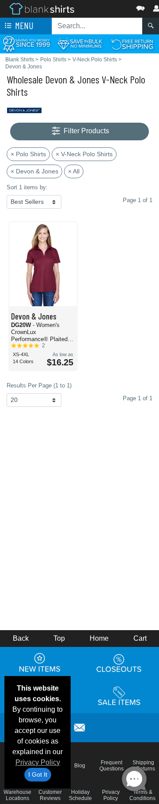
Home (99, 638)
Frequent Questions (111, 765)
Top (59, 638)
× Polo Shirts (28, 154)
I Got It (37, 774)
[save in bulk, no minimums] (79, 43)
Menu (23, 25)
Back (21, 638)
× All (74, 171)
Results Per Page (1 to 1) (39, 385)
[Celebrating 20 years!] (26, 43)
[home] (42, 8)
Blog (79, 766)
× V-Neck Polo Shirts (84, 154)
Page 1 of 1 (137, 398)
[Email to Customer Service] (79, 726)
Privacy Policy (37, 762)
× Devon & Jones (34, 171)
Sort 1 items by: (27, 187)
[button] (114, 6)
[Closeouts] (119, 663)
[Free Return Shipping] (132, 43)
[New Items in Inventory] (40, 663)
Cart (140, 638)
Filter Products (85, 131)
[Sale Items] (119, 696)
